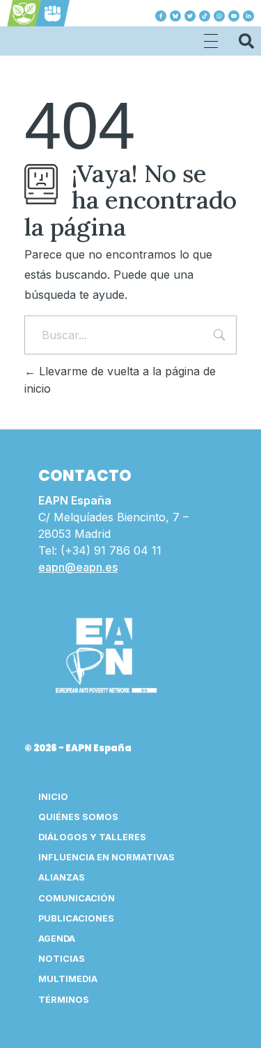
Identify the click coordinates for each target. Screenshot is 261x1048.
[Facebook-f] (160, 16)
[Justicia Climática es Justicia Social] (38, 13)
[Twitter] (190, 16)
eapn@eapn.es (78, 567)
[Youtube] (233, 16)
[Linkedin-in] (248, 16)
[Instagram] (219, 16)
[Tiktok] (204, 16)
